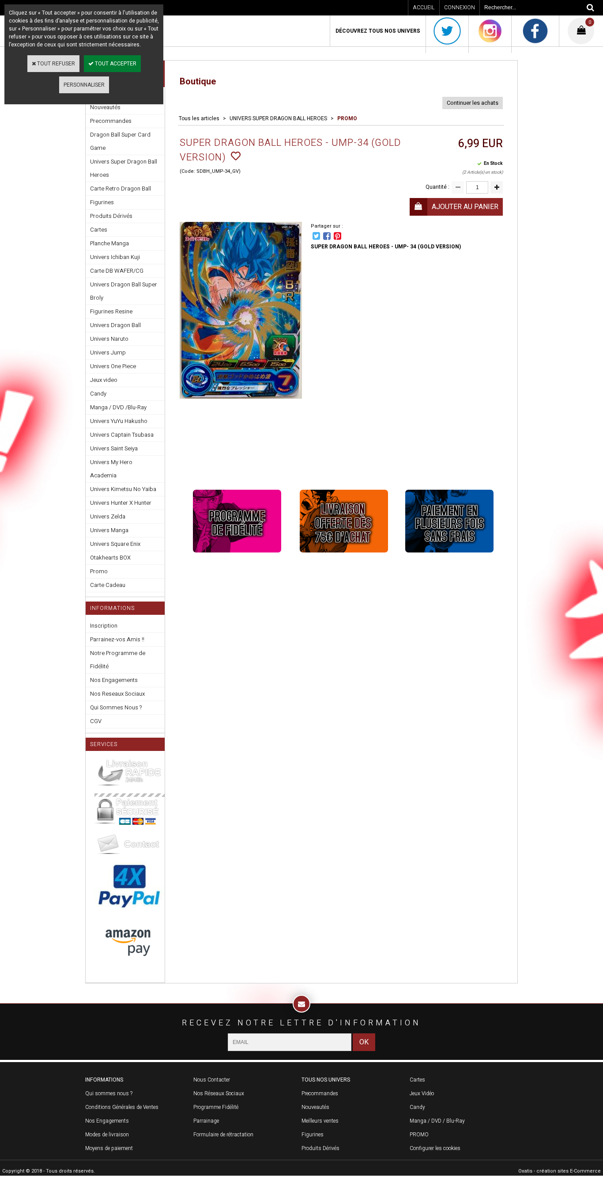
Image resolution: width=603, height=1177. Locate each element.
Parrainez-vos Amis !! (117, 639)
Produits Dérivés (111, 216)
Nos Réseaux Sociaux (218, 1093)
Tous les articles (199, 118)
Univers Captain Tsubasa (122, 434)
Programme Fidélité (215, 1107)
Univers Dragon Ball (115, 325)
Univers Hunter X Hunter (120, 503)
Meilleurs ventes (320, 1121)
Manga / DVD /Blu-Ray (118, 407)
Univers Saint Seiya (114, 448)
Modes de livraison (107, 1135)
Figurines (102, 202)
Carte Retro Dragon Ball (120, 188)
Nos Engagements (114, 680)
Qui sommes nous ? (108, 1093)
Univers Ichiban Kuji (115, 257)
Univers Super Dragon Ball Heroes (123, 168)
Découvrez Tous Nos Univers (377, 31)
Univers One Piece (113, 366)
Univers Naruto (109, 339)
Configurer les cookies (435, 1148)
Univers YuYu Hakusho (118, 421)
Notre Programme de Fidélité (117, 659)
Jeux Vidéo (422, 1093)
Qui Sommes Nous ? (116, 707)
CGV (96, 721)
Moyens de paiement (109, 1148)
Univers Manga (109, 530)
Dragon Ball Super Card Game (120, 141)
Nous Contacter (211, 1080)
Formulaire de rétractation (223, 1135)
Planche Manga (109, 243)
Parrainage (206, 1121)
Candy (98, 393)
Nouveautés (315, 1107)
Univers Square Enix (115, 544)
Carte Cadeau (107, 585)
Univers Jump (108, 352)
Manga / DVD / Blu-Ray (437, 1121)
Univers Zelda (107, 516)
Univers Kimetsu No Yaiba (123, 489)
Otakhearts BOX (110, 557)
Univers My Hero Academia (111, 469)
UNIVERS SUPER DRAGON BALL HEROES (278, 118)
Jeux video (103, 380)
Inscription (103, 625)
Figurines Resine (111, 311)
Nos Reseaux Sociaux (117, 693)
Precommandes (111, 121)
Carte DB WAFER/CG (116, 271)
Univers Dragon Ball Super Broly (123, 291)
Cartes (98, 229)
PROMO (347, 118)
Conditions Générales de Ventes (121, 1107)
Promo (99, 571)
